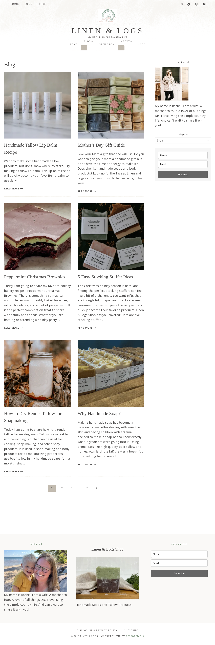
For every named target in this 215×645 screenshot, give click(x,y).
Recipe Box (107, 44)
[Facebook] (188, 4)
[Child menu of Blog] (84, 47)
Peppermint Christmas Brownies (34, 276)
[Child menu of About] (121, 47)
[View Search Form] (181, 4)
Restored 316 (135, 636)
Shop (42, 4)
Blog (29, 4)
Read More (13, 188)
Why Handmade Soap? (99, 413)
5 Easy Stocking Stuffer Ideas (105, 276)
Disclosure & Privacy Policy (97, 630)
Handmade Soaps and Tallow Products (104, 605)
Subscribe (183, 174)
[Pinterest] (204, 4)
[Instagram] (196, 4)
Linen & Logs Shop (107, 549)
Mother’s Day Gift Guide (101, 145)
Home (15, 4)
